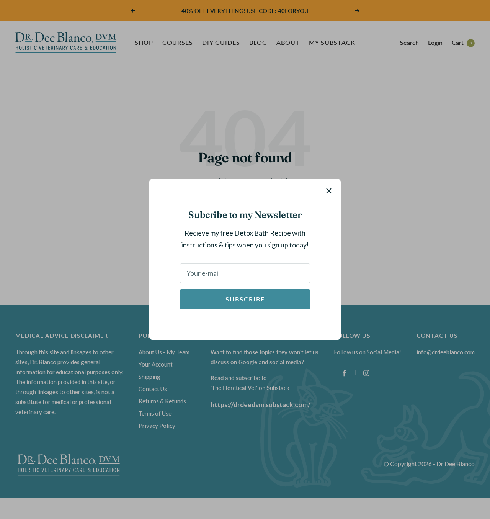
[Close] (329, 190)
